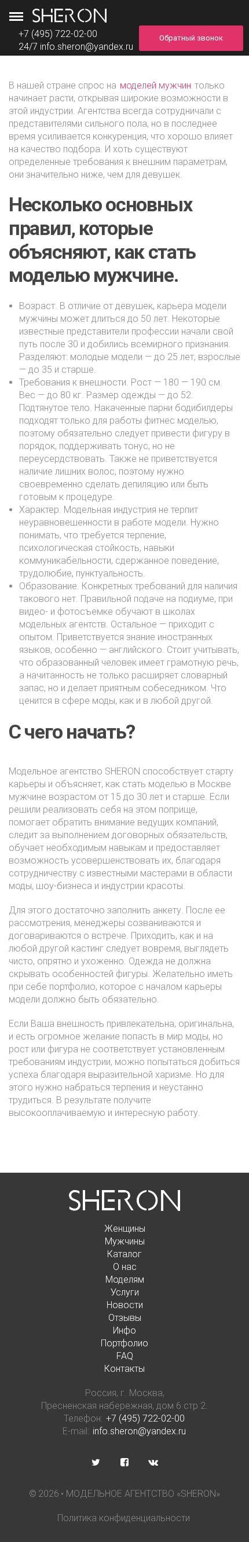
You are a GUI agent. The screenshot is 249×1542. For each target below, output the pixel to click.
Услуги (125, 1292)
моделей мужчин (155, 85)
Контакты (124, 1368)
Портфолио (124, 1343)
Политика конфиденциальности (123, 1517)
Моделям (124, 1279)
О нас (125, 1266)
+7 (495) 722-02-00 (145, 1418)
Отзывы (124, 1317)
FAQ (124, 1355)
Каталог (124, 1254)
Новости (125, 1304)
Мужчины (125, 1241)
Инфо (124, 1330)
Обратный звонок (191, 38)
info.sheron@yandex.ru (86, 46)
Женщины (124, 1228)
